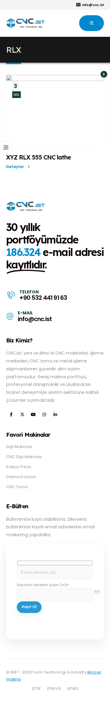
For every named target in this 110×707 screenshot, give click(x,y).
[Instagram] (44, 415)
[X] (22, 415)
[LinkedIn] (55, 415)
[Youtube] (33, 415)
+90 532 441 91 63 (43, 298)
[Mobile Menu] (91, 23)
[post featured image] (55, 111)
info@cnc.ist (35, 319)
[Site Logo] (26, 23)
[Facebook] (11, 415)
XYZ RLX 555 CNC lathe (38, 157)
